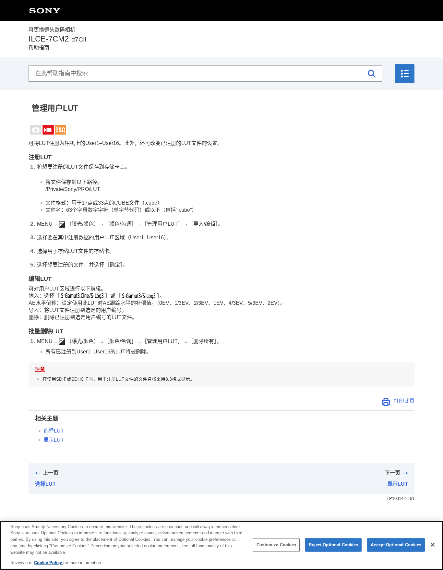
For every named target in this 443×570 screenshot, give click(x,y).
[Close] (432, 545)
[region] (221, 545)
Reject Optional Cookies (333, 544)
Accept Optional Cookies (396, 544)
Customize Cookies (276, 544)
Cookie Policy (48, 562)
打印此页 (404, 401)
